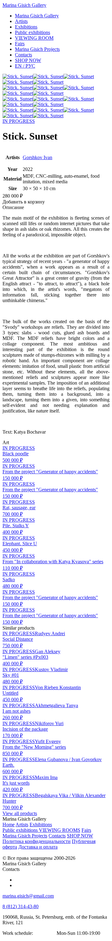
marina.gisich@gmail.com (28, 896)
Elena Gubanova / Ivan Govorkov (68, 759)
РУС (25, 66)
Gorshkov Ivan (37, 157)
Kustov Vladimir (51, 669)
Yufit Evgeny (48, 741)
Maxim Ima (46, 777)
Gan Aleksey (47, 651)
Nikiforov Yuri (49, 723)
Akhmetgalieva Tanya (56, 705)
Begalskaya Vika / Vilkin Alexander (70, 795)
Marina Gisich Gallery (24, 5)
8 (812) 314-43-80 (20, 906)
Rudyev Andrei (50, 633)
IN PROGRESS (18, 121)
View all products (19, 813)
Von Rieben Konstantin (58, 687)
